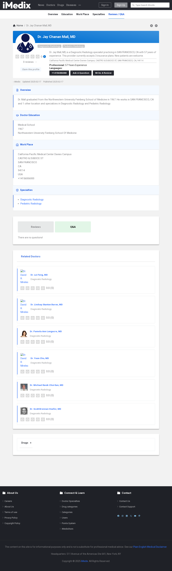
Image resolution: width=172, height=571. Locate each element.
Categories (67, 512)
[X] (131, 516)
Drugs (60, 5)
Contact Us (124, 501)
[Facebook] (118, 516)
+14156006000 (59, 73)
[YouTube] (135, 516)
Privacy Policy (11, 517)
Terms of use (11, 512)
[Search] (133, 5)
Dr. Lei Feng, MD (39, 275)
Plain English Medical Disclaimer (150, 546)
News (41, 5)
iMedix (84, 561)
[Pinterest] (139, 516)
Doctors (51, 5)
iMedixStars (67, 529)
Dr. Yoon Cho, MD (40, 358)
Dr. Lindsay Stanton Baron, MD (47, 304)
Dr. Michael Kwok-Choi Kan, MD (46, 385)
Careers (8, 501)
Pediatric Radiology (73, 46)
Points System (69, 523)
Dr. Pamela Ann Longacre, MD (46, 331)
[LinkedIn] (127, 516)
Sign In (105, 5)
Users (65, 517)
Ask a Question (81, 73)
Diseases (71, 5)
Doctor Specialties (71, 501)
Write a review (103, 73)
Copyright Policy (12, 523)
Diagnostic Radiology (49, 46)
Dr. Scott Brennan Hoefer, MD (45, 409)
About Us (9, 506)
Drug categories (69, 506)
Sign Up (121, 5)
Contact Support (127, 506)
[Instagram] (122, 516)
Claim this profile (30, 69)
